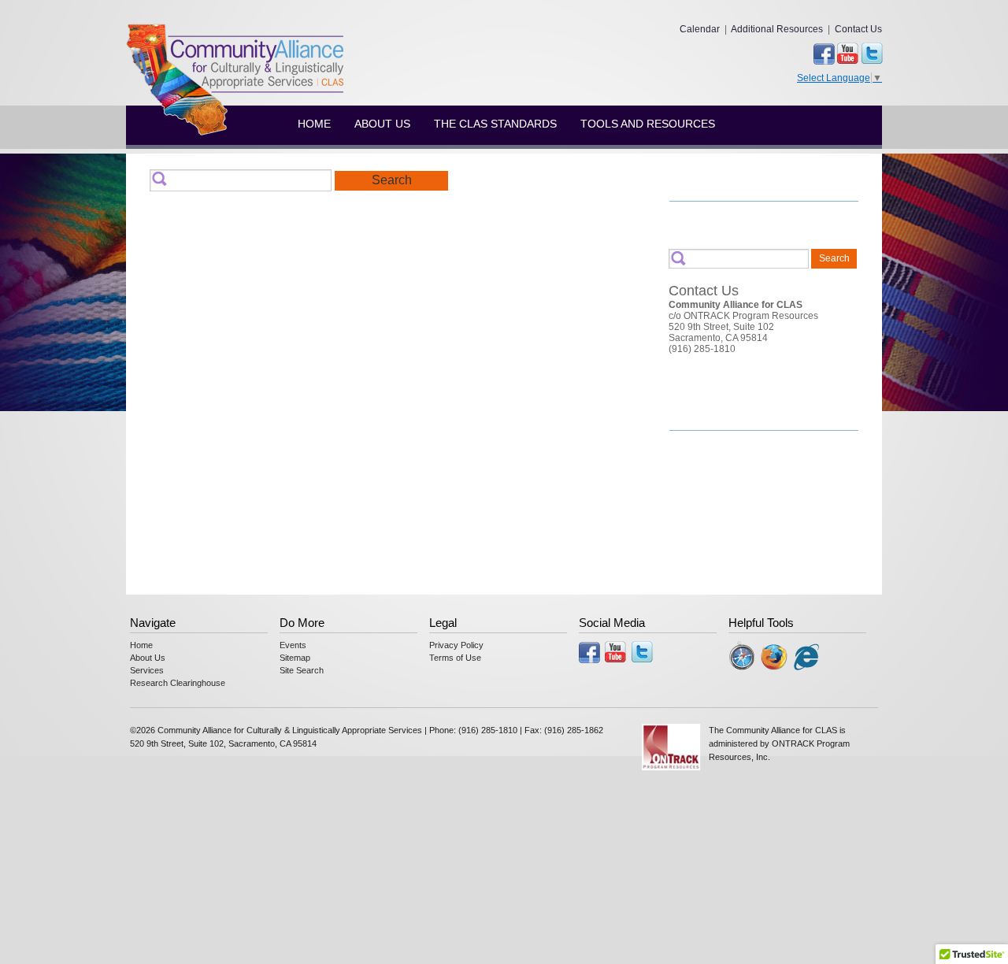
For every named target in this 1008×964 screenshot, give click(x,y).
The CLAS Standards (495, 123)
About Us (382, 123)
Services (147, 670)
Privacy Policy (456, 645)
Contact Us (858, 29)
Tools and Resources (647, 123)
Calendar (700, 29)
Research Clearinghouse (177, 683)
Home (314, 123)
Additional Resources (777, 29)
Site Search (302, 670)
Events (293, 645)
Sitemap (295, 657)
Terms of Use (455, 657)
